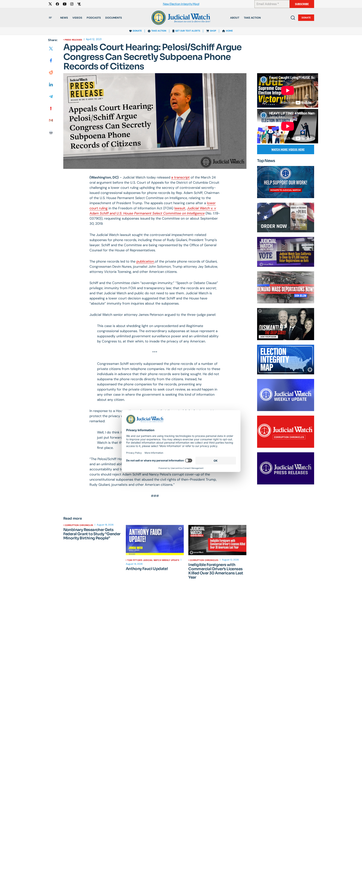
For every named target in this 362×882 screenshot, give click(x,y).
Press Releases (73, 40)
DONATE (137, 30)
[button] (50, 17)
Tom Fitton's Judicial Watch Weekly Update (153, 560)
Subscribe (302, 4)
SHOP (213, 30)
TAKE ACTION (158, 30)
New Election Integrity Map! (181, 4)
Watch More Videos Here (288, 149)
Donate (306, 17)
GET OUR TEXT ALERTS (187, 30)
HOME (229, 30)
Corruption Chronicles (79, 525)
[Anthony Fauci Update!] (155, 540)
